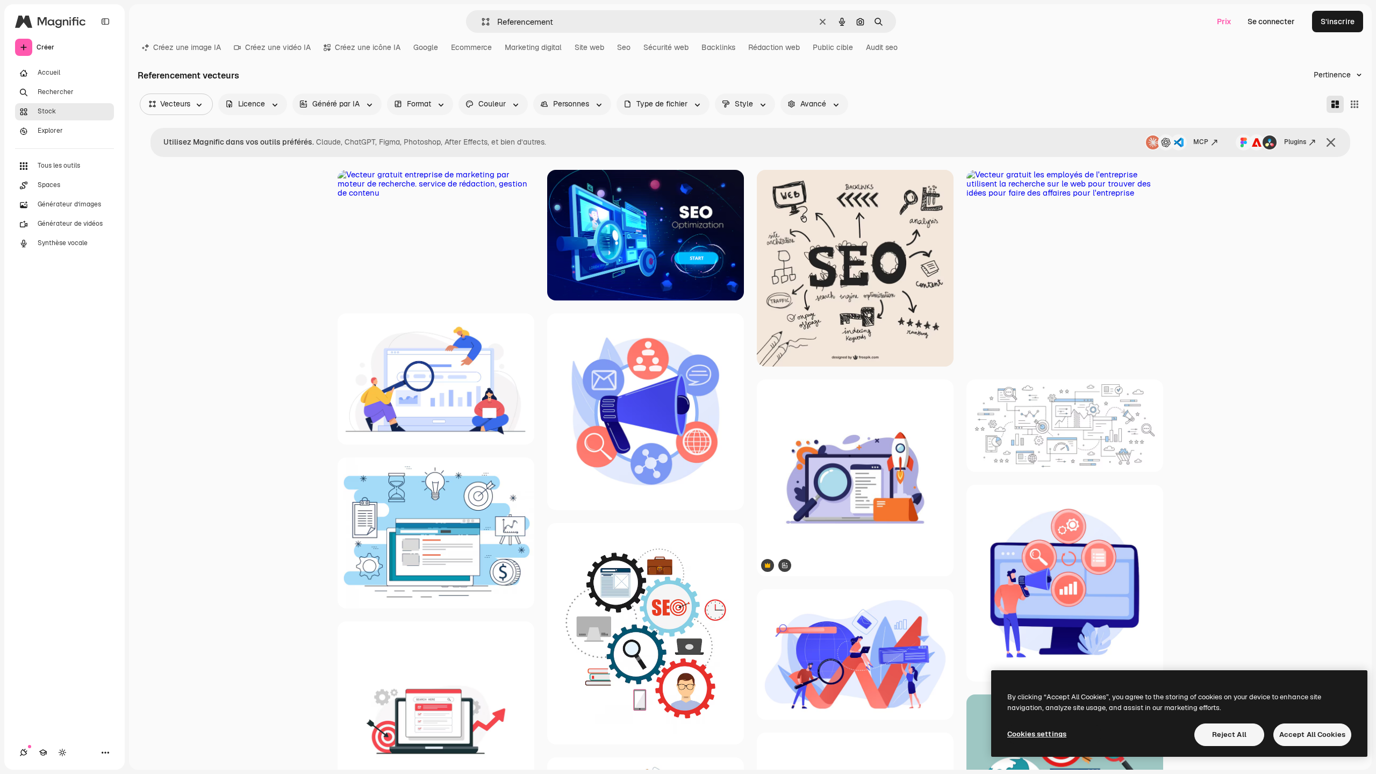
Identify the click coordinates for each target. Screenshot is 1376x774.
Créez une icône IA (367, 47)
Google (425, 47)
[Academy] (43, 752)
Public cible (833, 47)
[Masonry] (1335, 104)
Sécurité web (666, 47)
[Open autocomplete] (481, 22)
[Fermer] (1330, 142)
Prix (1224, 21)
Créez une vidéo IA (278, 47)
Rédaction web (774, 47)
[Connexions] (23, 752)
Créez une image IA (187, 47)
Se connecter (1271, 21)
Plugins (1295, 142)
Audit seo (882, 47)
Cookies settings (1036, 734)
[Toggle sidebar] (105, 21)
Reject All (1229, 734)
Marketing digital (533, 47)
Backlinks (718, 47)
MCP (1200, 142)
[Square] (1354, 104)
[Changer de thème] (62, 752)
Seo (623, 47)
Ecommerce (471, 47)
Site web (589, 47)
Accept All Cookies (1312, 734)
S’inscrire (1337, 21)
